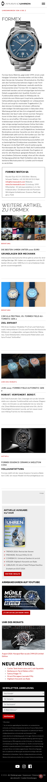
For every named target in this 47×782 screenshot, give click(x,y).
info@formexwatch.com (15, 182)
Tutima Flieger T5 (14, 673)
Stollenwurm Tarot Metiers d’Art (20, 671)
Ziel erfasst (22, 319)
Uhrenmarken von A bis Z (14, 10)
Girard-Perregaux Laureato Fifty (20, 676)
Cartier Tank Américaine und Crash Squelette (25, 668)
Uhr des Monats (9, 382)
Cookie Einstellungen (29, 778)
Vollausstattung (21, 465)
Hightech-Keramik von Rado (18, 679)
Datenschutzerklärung (36, 757)
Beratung (5, 243)
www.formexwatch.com (15, 184)
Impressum (27, 775)
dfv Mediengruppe (14, 775)
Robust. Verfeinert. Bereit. (22, 391)
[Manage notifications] (41, 776)
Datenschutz (37, 775)
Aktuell (5, 456)
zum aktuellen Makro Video (17, 613)
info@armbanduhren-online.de (12, 733)
